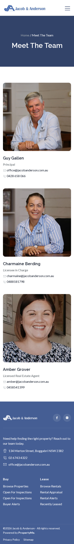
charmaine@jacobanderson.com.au (30, 276)
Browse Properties (15, 486)
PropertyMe (26, 532)
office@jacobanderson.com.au (27, 170)
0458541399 (15, 387)
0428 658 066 (16, 176)
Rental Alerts (49, 498)
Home (25, 35)
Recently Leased (51, 504)
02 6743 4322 (17, 458)
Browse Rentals (50, 486)
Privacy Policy (11, 539)
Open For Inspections (17, 492)
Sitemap (28, 539)
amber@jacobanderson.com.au (28, 381)
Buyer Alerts (11, 504)
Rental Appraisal (51, 492)
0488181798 (15, 281)
